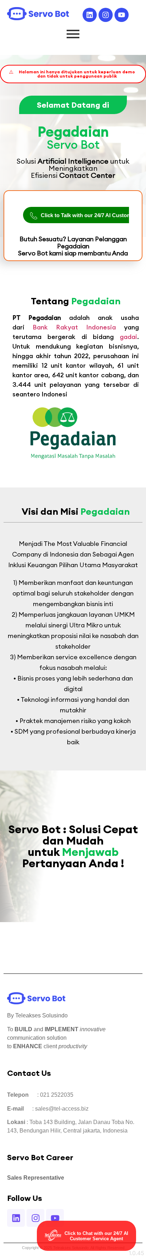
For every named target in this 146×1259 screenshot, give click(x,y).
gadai (128, 337)
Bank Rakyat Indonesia (74, 327)
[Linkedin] (90, 15)
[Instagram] (106, 15)
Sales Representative (35, 1178)
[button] (73, 74)
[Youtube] (121, 15)
